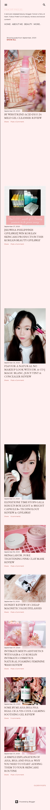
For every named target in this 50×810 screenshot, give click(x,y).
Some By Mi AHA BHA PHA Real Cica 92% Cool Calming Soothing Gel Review (24, 711)
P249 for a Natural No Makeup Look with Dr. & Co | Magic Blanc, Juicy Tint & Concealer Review (24, 371)
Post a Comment (17, 122)
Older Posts (40, 785)
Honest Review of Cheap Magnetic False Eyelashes (23, 606)
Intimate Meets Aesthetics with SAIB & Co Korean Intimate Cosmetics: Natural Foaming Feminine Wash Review (24, 658)
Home (7, 24)
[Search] (44, 4)
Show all (11, 40)
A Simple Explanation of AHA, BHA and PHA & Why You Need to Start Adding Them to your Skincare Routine (23, 764)
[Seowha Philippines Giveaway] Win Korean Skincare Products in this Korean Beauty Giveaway (23, 235)
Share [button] (6, 122)
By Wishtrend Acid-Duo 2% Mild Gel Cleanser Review (23, 116)
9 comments (15, 718)
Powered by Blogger (27, 802)
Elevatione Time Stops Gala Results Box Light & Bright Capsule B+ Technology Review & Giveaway (24, 507)
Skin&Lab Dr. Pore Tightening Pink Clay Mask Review (24, 559)
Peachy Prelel (13, 9)
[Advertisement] (25, 154)
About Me (17, 24)
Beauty (28, 24)
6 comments (15, 516)
